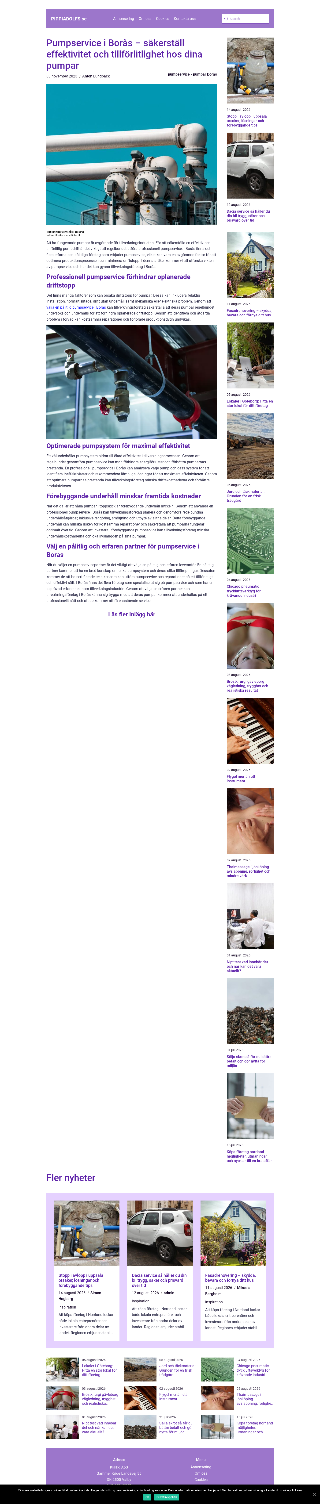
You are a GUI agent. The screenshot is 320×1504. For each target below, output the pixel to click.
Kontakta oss (185, 18)
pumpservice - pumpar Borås (192, 74)
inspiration (67, 1307)
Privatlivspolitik (166, 1497)
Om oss (145, 18)
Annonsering (123, 18)
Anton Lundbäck (96, 76)
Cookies (162, 18)
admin (169, 1293)
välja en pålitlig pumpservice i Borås (76, 307)
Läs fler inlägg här (131, 614)
